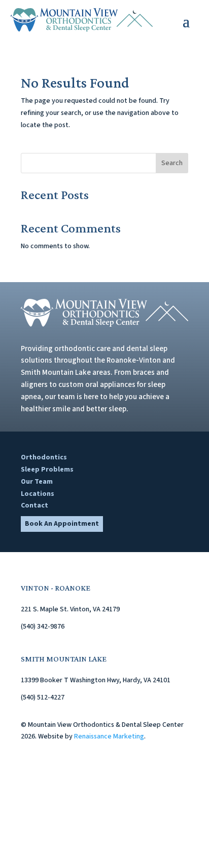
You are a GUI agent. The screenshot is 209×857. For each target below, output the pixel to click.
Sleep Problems (47, 469)
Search (172, 163)
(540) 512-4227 (42, 697)
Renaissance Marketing (109, 736)
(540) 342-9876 (42, 626)
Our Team (37, 482)
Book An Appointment (62, 524)
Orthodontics (44, 457)
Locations (37, 494)
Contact (34, 505)
